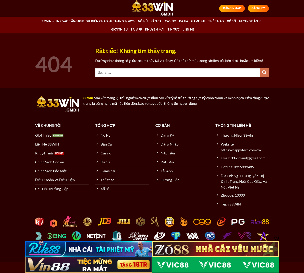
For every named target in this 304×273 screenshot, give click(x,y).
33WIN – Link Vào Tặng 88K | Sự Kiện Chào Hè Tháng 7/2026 (88, 21)
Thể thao (216, 21)
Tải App (136, 29)
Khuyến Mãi (154, 29)
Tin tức (174, 29)
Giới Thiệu (119, 29)
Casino (170, 21)
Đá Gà (183, 21)
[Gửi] (264, 72)
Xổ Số (231, 21)
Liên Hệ (188, 29)
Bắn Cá (156, 21)
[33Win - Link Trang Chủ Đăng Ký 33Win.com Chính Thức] (152, 8)
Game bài (198, 21)
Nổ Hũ (143, 21)
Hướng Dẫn (248, 21)
